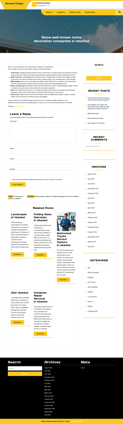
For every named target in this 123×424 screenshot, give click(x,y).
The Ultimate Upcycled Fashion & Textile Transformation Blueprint (99, 99)
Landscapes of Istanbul (19, 216)
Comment (13, 121)
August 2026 (92, 174)
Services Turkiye (14, 3)
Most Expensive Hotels (95, 118)
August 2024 (92, 242)
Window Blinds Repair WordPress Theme (55, 421)
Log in (83, 368)
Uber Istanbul (19, 292)
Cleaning (90, 277)
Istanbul (16, 106)
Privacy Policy (90, 12)
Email (12, 159)
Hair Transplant (93, 287)
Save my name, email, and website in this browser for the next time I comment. (37, 179)
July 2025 (91, 198)
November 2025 (93, 193)
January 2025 (92, 222)
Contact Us (61, 12)
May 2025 (91, 203)
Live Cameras (92, 297)
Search (98, 65)
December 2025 (93, 188)
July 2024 (91, 246)
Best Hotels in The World (96, 123)
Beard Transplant (93, 272)
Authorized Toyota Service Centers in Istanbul (64, 239)
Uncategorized (92, 311)
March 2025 (92, 213)
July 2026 (91, 179)
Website (12, 169)
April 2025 (91, 208)
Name (12, 148)
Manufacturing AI (93, 113)
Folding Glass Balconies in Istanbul (43, 217)
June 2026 (91, 184)
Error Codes (92, 282)
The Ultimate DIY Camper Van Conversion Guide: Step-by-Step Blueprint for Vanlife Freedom (98, 107)
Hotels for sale (75, 12)
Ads (89, 268)
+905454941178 (43, 5)
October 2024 (92, 232)
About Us (49, 12)
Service (22, 106)
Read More (17, 254)
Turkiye (90, 306)
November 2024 (93, 227)
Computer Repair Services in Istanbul (40, 297)
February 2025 (92, 217)
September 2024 (93, 237)
